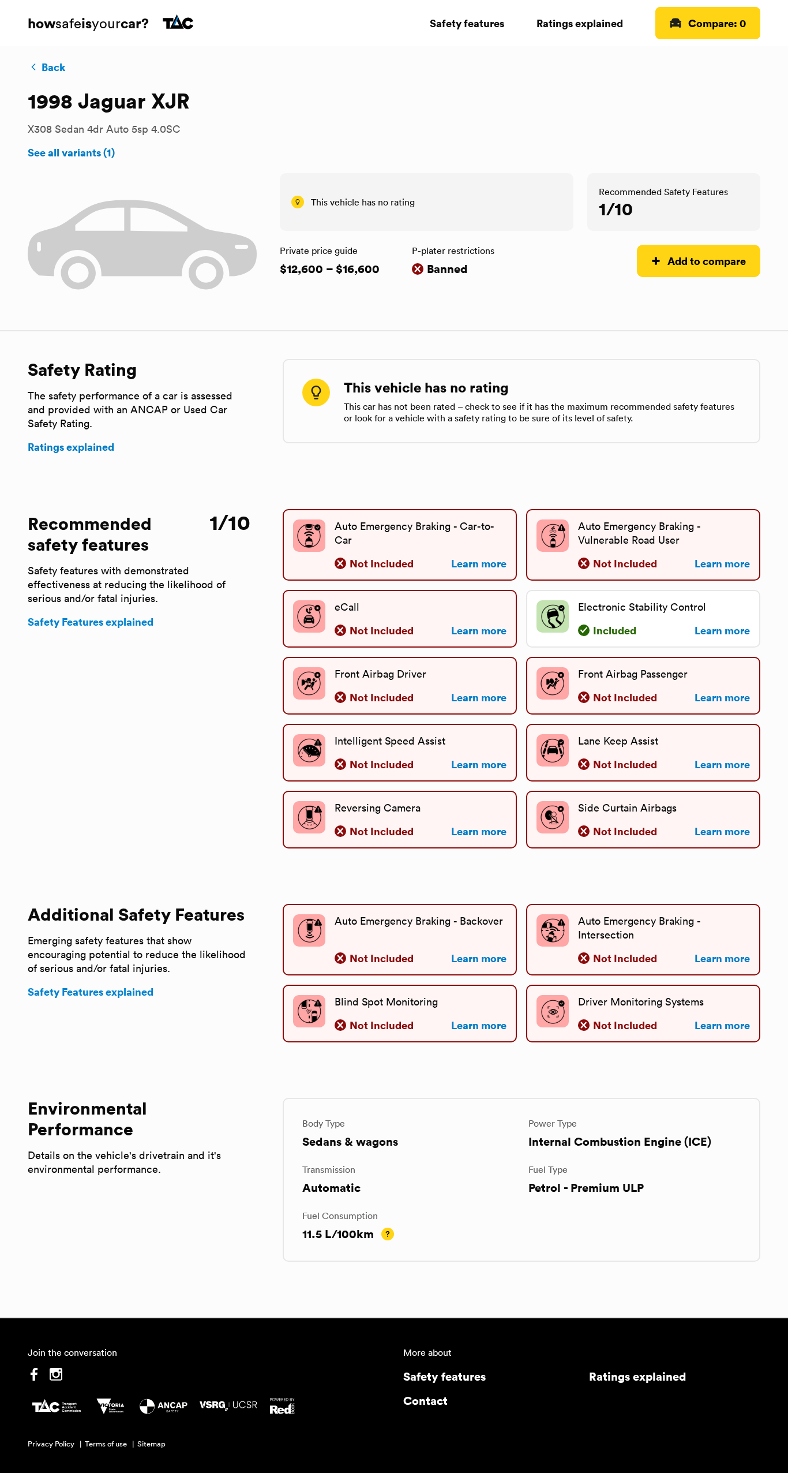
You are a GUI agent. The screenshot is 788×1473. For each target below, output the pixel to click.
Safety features (467, 23)
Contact (425, 1400)
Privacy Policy (51, 1444)
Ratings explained (579, 23)
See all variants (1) (71, 152)
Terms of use (106, 1444)
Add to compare (706, 260)
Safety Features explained (90, 622)
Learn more (478, 563)
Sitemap (151, 1444)
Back (53, 67)
